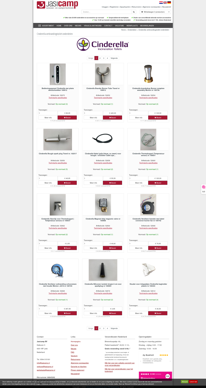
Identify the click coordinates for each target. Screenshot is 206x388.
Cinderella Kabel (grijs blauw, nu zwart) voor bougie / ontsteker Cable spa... (103, 154)
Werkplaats (132, 26)
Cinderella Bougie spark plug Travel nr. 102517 (58, 153)
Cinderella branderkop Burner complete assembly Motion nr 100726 (148, 89)
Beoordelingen (147, 26)
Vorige (90, 58)
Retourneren (136, 7)
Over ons (68, 26)
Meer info (48, 117)
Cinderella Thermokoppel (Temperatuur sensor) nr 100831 (148, 154)
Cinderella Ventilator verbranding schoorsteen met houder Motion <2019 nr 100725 (58, 285)
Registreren (114, 7)
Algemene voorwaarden (152, 7)
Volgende (114, 58)
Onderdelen (132, 30)
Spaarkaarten (125, 7)
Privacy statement (77, 370)
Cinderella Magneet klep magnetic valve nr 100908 (103, 220)
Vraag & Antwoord (93, 26)
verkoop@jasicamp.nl (45, 366)
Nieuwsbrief (166, 7)
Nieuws (78, 26)
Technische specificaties (58, 97)
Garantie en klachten (79, 366)
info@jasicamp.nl (43, 363)
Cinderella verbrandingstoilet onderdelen (154, 30)
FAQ (72, 352)
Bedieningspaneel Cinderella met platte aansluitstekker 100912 (58, 89)
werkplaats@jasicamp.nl (46, 370)
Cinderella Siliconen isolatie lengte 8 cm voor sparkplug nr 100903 (103, 285)
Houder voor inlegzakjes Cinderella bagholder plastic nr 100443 (148, 285)
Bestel (68, 117)
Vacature (119, 26)
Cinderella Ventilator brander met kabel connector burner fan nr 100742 (148, 220)
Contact (108, 26)
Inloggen (105, 7)
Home (59, 26)
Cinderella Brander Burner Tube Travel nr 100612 (103, 89)
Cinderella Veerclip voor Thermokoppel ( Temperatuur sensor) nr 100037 (57, 220)
